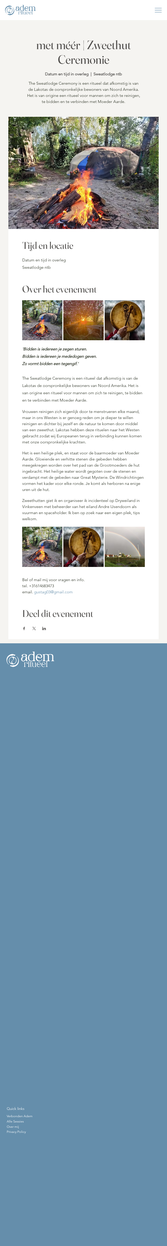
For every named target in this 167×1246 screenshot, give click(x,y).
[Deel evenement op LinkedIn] (44, 628)
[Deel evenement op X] (34, 628)
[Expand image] (42, 320)
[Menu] (158, 10)
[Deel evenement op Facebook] (24, 628)
